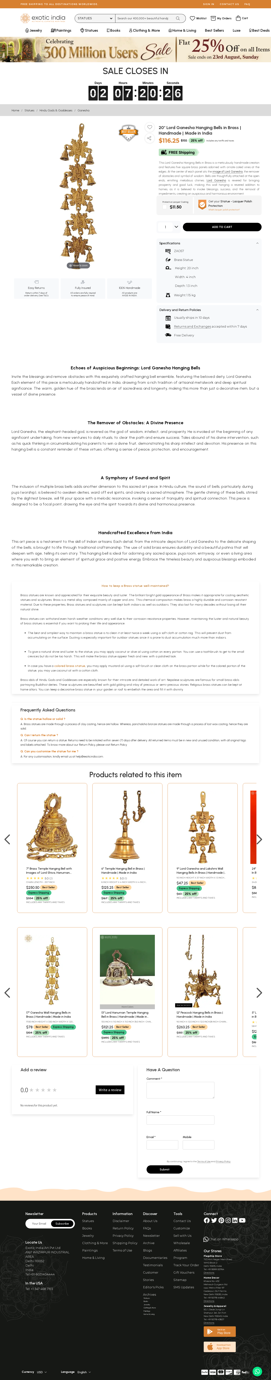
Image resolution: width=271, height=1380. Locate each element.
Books (87, 1228)
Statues (29, 110)
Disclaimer (121, 1221)
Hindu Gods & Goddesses (56, 110)
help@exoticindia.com (89, 756)
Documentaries (155, 1258)
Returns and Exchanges (192, 326)
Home (15, 110)
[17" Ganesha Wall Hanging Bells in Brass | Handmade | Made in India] (52, 1007)
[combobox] (144, 18)
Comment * (154, 1078)
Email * (151, 1137)
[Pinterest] (221, 1221)
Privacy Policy (223, 1161)
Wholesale (181, 1243)
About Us (150, 1221)
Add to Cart (222, 227)
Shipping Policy (125, 1243)
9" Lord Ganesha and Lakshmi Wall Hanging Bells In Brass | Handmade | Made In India (200, 873)
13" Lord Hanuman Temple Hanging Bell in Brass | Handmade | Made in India (124, 1017)
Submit (165, 1169)
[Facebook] (207, 1221)
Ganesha (83, 110)
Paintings (90, 1250)
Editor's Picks (153, 1287)
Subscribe (62, 1223)
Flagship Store (213, 1256)
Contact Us (182, 1221)
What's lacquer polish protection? (224, 209)
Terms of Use (204, 1161)
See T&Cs (43, 295)
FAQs (147, 1228)
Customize (181, 1228)
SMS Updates (183, 1287)
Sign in (208, 4)
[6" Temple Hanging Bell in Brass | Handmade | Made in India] (127, 863)
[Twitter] (214, 1221)
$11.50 (176, 207)
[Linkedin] (234, 1221)
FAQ (247, 4)
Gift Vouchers (183, 1272)
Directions (209, 1272)
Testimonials (153, 1265)
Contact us (229, 4)
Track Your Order (186, 1265)
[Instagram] (228, 1221)
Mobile (187, 1137)
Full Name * (154, 1112)
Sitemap (180, 1280)
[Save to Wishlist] (149, 128)
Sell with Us (182, 1235)
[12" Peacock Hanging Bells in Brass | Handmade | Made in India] (202, 1007)
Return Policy (119, 744)
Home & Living (93, 1258)
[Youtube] (242, 1221)
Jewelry (88, 1235)
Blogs (147, 1250)
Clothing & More (95, 1243)
